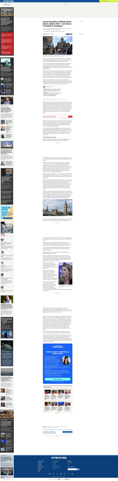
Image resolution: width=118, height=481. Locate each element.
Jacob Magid (3, 426)
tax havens (55, 427)
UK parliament (62, 426)
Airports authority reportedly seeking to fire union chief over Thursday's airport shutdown (6, 53)
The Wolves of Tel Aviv (51, 319)
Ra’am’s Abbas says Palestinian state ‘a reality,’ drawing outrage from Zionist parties (6, 69)
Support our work (57, 379)
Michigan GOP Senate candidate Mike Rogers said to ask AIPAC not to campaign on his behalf (47, 409)
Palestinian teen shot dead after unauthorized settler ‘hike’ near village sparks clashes (6, 192)
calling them (45, 107)
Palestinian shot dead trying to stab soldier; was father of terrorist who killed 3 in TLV (6, 196)
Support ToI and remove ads (113, 1)
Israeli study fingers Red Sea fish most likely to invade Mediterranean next (47, 397)
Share (68, 34)
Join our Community (105, 1)
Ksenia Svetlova (51, 427)
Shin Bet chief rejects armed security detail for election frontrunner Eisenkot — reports (6, 321)
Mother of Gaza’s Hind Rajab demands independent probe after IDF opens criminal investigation (9, 163)
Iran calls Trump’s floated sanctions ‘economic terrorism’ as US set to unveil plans (9, 404)
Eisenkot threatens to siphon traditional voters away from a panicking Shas (8, 79)
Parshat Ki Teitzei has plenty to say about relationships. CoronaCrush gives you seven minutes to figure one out (7, 258)
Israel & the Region (48, 426)
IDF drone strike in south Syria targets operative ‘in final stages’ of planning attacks (9, 122)
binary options (58, 426)
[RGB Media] (59, 479)
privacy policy (55, 462)
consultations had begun (50, 336)
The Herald (61, 162)
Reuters (7, 444)
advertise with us (55, 465)
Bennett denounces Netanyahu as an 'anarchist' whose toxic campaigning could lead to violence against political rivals (6, 47)
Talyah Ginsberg (3, 254)
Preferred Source (61, 31)
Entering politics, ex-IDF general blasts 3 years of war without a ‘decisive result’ (9, 84)
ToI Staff (2, 25)
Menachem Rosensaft (3, 241)
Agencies (6, 309)
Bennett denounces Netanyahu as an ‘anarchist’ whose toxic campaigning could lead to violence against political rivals (6, 21)
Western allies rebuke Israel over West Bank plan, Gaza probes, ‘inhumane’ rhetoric (9, 449)
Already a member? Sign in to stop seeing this (57, 381)
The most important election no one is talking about (6, 279)
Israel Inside (53, 426)
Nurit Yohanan (9, 198)
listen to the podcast (8, 218)
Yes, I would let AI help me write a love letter (7, 291)
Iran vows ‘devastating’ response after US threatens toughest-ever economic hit (9, 398)
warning (44, 129)
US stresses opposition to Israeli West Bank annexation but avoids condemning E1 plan (54, 397)
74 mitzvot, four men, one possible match (7, 256)
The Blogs (39, 468)
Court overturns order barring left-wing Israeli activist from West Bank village (6, 201)
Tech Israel (39, 465)
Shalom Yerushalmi (6, 81)
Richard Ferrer (3, 265)
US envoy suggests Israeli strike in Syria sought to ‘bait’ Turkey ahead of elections (61, 396)
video (39, 471)
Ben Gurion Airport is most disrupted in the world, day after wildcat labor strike (54, 408)
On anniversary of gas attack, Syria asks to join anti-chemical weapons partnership (9, 136)
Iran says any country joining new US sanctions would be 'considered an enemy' (6, 35)
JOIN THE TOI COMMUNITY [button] (67, 431)
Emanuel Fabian (7, 112)
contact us (54, 468)
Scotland (66, 426)
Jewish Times (40, 462)
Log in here (70, 433)
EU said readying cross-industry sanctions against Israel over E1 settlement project (67, 408)
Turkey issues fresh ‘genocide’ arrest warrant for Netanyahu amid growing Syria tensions (67, 397)
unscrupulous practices (48, 332)
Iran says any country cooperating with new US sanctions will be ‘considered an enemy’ (7, 378)
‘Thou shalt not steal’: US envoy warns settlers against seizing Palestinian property (60, 409)
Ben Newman (2, 289)
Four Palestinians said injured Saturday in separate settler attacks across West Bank (6, 179)
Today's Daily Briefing (6, 208)
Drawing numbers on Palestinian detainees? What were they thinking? (6, 243)
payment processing (46, 427)
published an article (59, 193)
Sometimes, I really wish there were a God (6, 267)
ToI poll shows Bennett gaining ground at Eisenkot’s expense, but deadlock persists (9, 91)
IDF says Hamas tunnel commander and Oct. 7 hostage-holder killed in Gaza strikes (6, 151)
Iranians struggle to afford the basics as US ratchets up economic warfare (9, 391)
